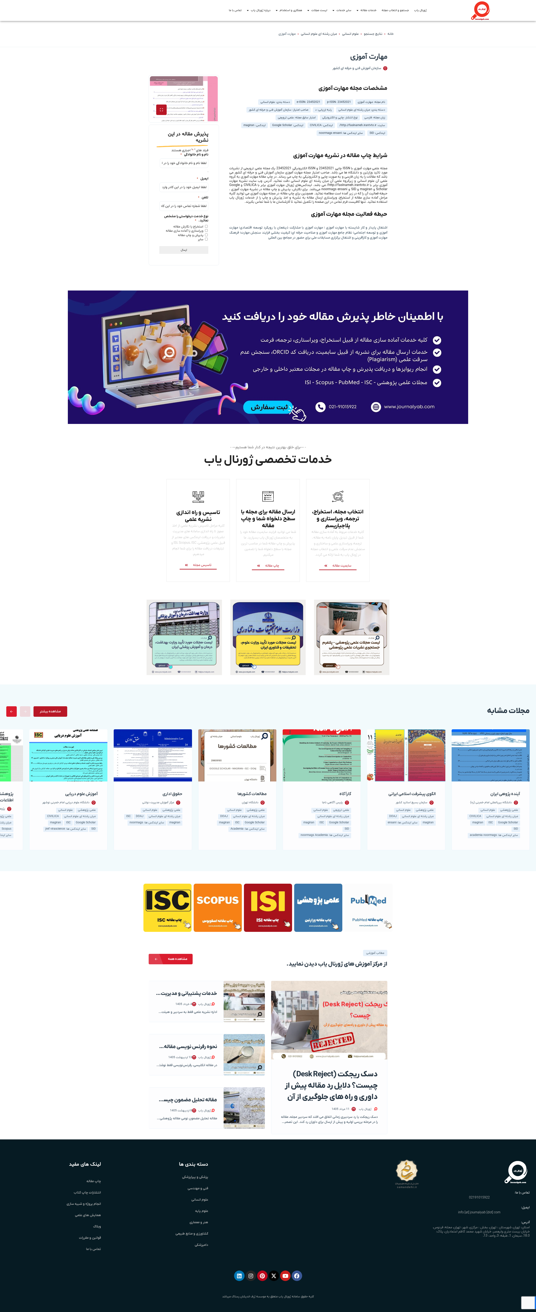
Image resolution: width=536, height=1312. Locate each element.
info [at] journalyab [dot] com (479, 1212)
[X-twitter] (274, 1276)
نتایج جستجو (373, 34)
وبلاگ (97, 1226)
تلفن (203, 197)
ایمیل (202, 179)
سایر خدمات (343, 10)
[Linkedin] (239, 1276)
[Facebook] (297, 1276)
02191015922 (479, 1198)
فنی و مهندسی (198, 1188)
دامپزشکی (201, 1245)
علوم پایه (201, 1211)
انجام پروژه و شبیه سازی (84, 1204)
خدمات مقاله (368, 10)
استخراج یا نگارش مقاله (188, 227)
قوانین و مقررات (90, 1238)
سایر (200, 239)
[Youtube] (285, 1276)
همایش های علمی (88, 1215)
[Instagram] (251, 1276)
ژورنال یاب (420, 10)
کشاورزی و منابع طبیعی (191, 1234)
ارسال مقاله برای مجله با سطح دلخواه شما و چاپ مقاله (268, 519)
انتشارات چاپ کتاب (87, 1193)
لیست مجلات (319, 10)
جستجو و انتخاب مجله (395, 10)
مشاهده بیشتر (50, 711)
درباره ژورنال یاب (261, 10)
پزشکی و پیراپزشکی (195, 1177)
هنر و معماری (198, 1222)
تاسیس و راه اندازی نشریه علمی (198, 516)
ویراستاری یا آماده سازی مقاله (184, 231)
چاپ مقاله (93, 1181)
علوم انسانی (350, 34)
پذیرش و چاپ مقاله (190, 235)
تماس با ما (235, 10)
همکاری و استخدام (291, 10)
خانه (391, 34)
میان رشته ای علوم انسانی (319, 34)
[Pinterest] (262, 1276)
